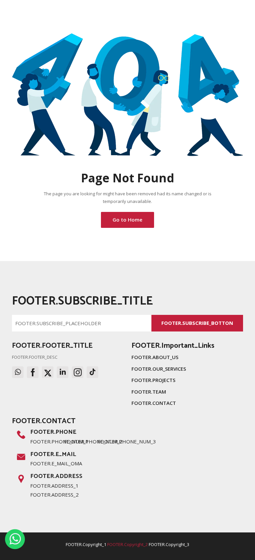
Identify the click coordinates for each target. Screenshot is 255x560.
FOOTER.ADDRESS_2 (54, 494)
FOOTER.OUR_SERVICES (158, 368)
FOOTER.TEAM (148, 391)
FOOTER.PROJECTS (153, 380)
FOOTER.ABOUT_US (154, 357)
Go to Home (127, 219)
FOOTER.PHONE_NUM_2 (93, 441)
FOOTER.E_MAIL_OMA (56, 463)
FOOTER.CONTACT (153, 403)
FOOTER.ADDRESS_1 (54, 485)
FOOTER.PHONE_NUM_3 (127, 441)
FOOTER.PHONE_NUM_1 (59, 441)
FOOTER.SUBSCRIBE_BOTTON (197, 323)
